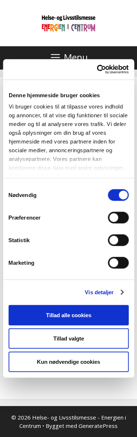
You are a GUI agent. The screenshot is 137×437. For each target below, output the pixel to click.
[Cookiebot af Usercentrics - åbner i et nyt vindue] (97, 69)
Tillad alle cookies (68, 315)
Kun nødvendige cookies (68, 361)
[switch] (118, 217)
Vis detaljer (99, 292)
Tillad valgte (68, 338)
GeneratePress (98, 425)
